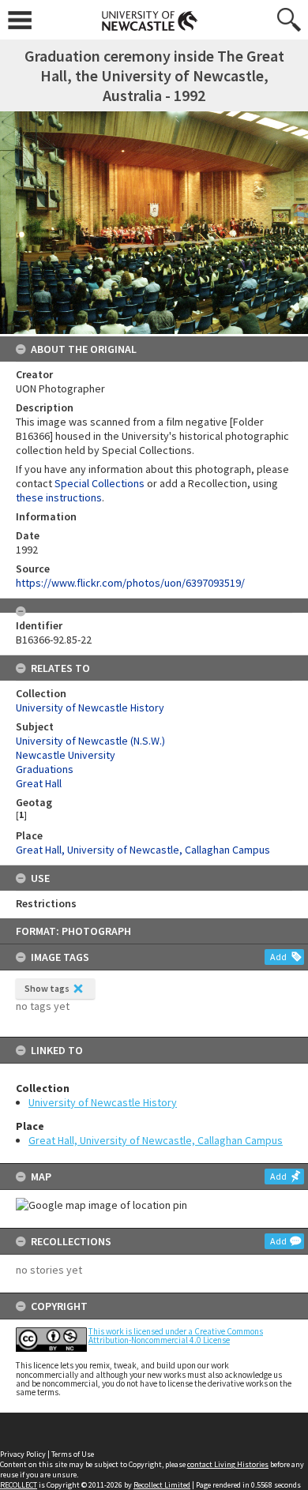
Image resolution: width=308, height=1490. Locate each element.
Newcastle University (65, 755)
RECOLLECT (18, 1485)
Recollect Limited (161, 1485)
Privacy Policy (23, 1454)
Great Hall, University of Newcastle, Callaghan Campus (155, 1140)
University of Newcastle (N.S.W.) (90, 741)
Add (278, 957)
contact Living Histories (228, 1464)
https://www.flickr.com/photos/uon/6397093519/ (130, 583)
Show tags (46, 988)
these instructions (59, 497)
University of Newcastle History (102, 1102)
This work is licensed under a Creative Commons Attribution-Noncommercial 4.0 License (175, 1336)
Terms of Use (72, 1454)
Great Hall (39, 783)
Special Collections (99, 483)
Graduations (44, 769)
